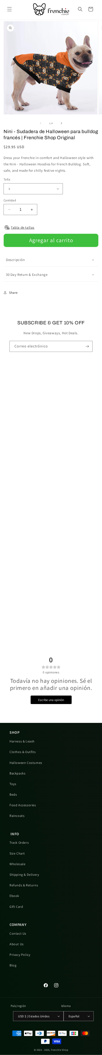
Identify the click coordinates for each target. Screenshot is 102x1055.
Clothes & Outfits (22, 752)
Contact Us (17, 933)
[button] (9, 9)
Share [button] (13, 292)
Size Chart (17, 853)
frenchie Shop (59, 1049)
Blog (12, 965)
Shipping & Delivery (24, 874)
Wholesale (17, 864)
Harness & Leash (22, 741)
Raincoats (16, 816)
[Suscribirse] (87, 346)
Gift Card (16, 906)
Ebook (14, 896)
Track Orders (19, 842)
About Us (16, 944)
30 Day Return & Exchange (26, 274)
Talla (7, 179)
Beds (13, 794)
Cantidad (10, 200)
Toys (12, 784)
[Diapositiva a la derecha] (61, 123)
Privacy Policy (19, 955)
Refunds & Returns (23, 885)
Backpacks (17, 773)
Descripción (15, 259)
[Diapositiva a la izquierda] (40, 123)
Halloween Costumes (25, 763)
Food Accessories (22, 805)
